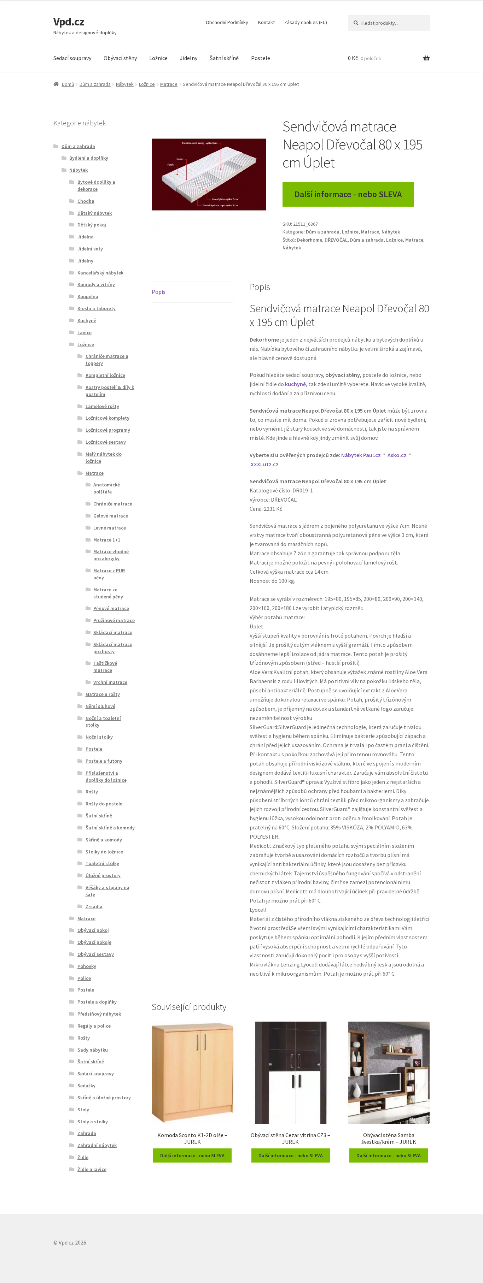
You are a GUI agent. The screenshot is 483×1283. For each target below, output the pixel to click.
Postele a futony (104, 761)
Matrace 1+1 (106, 540)
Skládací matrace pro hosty (112, 648)
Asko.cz (397, 455)
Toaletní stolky (102, 863)
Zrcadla (94, 906)
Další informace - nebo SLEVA (348, 194)
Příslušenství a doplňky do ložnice (106, 776)
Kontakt (266, 22)
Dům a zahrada (95, 84)
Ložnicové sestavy (106, 442)
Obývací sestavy (95, 954)
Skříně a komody (104, 839)
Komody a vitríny (96, 284)
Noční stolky (99, 737)
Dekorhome (309, 240)
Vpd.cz (68, 21)
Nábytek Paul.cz (361, 455)
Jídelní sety (90, 249)
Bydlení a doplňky (88, 158)
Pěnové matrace (111, 608)
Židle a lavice (91, 1169)
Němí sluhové (100, 706)
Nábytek (125, 84)
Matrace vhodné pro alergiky (111, 555)
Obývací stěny (120, 57)
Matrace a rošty (103, 694)
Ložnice (158, 57)
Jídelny (188, 57)
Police (84, 978)
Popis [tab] (158, 291)
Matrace (169, 84)
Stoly (83, 1109)
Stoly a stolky (92, 1121)
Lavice (84, 332)
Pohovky (86, 966)
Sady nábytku (92, 1050)
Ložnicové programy (108, 430)
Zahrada (86, 1133)
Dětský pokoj (91, 224)
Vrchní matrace (110, 682)
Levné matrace (109, 528)
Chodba (85, 201)
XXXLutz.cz (265, 464)
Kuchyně (86, 320)
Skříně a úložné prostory (104, 1097)
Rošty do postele (104, 803)
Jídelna (85, 236)
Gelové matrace (110, 516)
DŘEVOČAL (336, 240)
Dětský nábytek (94, 213)
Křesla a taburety (96, 308)
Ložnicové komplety (107, 418)
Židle (82, 1157)
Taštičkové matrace (105, 666)
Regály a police (94, 1026)
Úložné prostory (103, 875)
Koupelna (87, 296)
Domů (68, 84)
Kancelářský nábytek (100, 273)
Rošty (92, 791)
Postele (260, 57)
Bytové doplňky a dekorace (96, 185)
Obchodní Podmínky (227, 22)
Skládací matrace (112, 632)
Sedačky (86, 1085)
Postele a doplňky (97, 1002)
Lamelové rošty (102, 406)
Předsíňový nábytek (99, 1014)
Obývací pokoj (93, 930)
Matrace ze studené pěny (108, 593)
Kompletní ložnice (105, 375)
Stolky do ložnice (104, 852)
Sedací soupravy (72, 57)
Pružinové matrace (114, 620)
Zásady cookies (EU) (305, 22)
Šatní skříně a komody (110, 827)
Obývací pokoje (94, 942)
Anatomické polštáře (106, 488)
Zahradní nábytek (97, 1145)
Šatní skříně (224, 57)
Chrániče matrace (112, 504)
